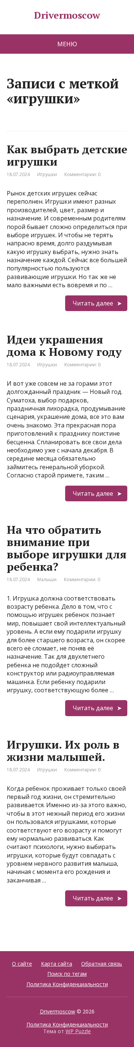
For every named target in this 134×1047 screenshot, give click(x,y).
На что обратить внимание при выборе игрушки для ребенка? (67, 548)
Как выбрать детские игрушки (67, 155)
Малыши (47, 579)
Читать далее (93, 303)
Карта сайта (56, 963)
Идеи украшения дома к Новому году (64, 345)
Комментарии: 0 (82, 174)
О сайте (22, 963)
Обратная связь (101, 963)
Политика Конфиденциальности (67, 984)
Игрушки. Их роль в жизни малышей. (63, 750)
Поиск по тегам (67, 973)
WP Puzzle (78, 1031)
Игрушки (47, 174)
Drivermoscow (67, 15)
